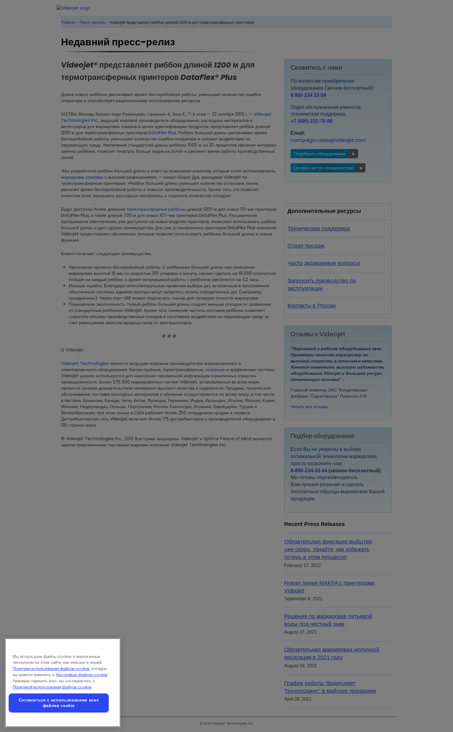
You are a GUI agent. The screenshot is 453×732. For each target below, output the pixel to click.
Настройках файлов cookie (82, 675)
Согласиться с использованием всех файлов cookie (59, 703)
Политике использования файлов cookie (51, 669)
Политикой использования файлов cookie (52, 687)
